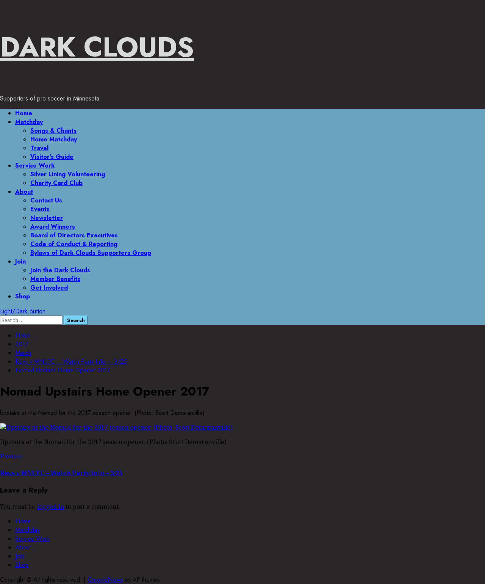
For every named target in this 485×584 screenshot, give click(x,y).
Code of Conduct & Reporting (73, 244)
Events (40, 209)
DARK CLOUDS (97, 47)
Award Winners (52, 226)
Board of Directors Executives (74, 235)
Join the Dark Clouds (60, 270)
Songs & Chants (53, 130)
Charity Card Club (56, 183)
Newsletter (46, 218)
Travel (39, 148)
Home (23, 113)
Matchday (29, 122)
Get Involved (49, 287)
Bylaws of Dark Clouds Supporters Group (90, 252)
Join (20, 261)
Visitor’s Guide (52, 156)
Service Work (35, 165)
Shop (22, 296)
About (24, 191)
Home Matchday (53, 139)
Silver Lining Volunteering (67, 174)
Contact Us (46, 200)
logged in (50, 506)
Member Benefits (55, 279)
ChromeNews (105, 579)
